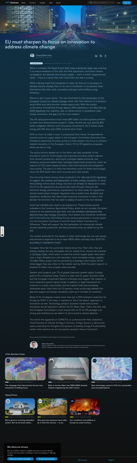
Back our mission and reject (20, 459)
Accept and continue (46, 459)
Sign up (126, 3)
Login (119, 3)
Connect (32, 3)
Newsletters (2, 230)
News (23, 3)
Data (50, 3)
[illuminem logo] (12, 3)
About (58, 3)
